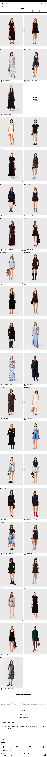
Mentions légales (29, 753)
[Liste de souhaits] (22, 46)
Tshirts (20, 704)
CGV (1, 753)
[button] (41, 3)
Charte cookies (16, 753)
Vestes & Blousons (26, 704)
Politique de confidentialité (8, 753)
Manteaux (32, 704)
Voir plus (23, 710)
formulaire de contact (10, 728)
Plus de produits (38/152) (23, 694)
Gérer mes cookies (23, 753)
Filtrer (44, 13)
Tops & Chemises (15, 704)
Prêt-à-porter (22, 714)
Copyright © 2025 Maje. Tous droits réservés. (8, 755)
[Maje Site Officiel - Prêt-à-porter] (4, 3)
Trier (3, 13)
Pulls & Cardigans (7, 704)
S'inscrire (45, 724)
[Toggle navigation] (45, 3)
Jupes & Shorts (38, 704)
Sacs (2, 704)
